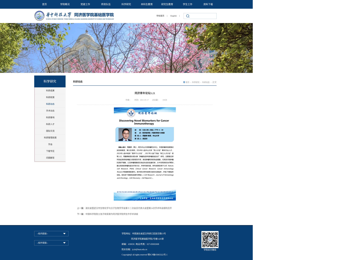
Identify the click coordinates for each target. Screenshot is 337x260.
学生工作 (187, 4)
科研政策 (50, 97)
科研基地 (50, 117)
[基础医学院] (76, 12)
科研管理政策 (50, 138)
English (173, 16)
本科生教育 (147, 4)
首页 (44, 4)
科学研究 (126, 4)
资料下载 (208, 4)
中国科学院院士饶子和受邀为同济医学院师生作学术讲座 (111, 214)
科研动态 (50, 104)
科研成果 (50, 90)
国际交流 (50, 131)
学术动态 (50, 111)
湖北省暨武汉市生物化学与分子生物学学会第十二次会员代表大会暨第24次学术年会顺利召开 (128, 208)
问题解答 (50, 158)
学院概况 (65, 4)
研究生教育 (167, 4)
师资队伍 (106, 4)
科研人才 (50, 124)
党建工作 (85, 4)
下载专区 (50, 151)
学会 (50, 144)
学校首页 (160, 16)
